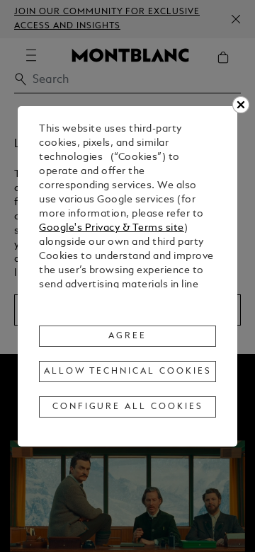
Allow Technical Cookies (127, 371)
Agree (127, 336)
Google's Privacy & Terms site (111, 228)
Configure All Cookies (127, 407)
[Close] (240, 104)
